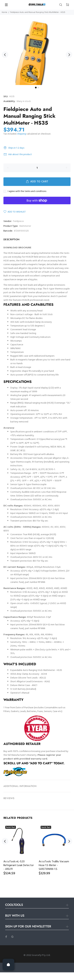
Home (4, 12)
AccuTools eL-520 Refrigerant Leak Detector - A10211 (18, 865)
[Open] (8, 964)
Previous (5, 54)
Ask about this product (20, 154)
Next (69, 54)
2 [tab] (38, 87)
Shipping (21, 134)
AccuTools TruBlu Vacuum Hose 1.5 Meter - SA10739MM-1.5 (54, 865)
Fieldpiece (18, 221)
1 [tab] (36, 87)
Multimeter (25, 226)
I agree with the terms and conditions (27, 191)
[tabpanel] (37, 53)
